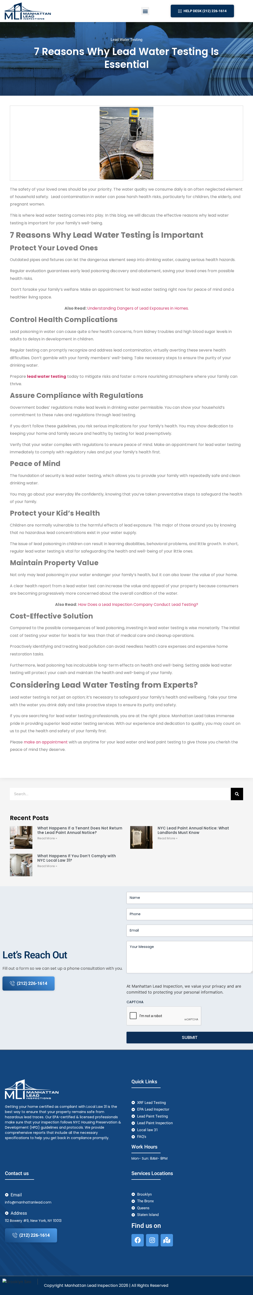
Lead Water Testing (126, 39)
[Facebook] (137, 1240)
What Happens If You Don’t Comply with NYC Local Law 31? (76, 858)
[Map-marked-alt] (167, 1240)
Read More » (47, 838)
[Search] (237, 794)
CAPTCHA (135, 1002)
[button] (145, 11)
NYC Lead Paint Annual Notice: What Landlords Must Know (193, 830)
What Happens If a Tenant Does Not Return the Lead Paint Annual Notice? (79, 830)
